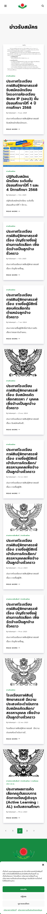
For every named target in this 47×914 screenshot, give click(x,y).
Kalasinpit (12, 113)
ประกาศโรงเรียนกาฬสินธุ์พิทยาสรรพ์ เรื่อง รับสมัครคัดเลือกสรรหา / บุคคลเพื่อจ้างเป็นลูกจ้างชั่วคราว (22, 397)
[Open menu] (5, 6)
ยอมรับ (23, 889)
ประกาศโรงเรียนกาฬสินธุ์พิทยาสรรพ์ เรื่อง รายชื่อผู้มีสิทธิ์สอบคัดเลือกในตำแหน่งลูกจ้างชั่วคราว (22, 306)
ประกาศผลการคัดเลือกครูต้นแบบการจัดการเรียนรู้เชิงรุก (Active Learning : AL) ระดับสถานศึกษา (22, 798)
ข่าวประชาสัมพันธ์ (12, 535)
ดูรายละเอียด (23, 903)
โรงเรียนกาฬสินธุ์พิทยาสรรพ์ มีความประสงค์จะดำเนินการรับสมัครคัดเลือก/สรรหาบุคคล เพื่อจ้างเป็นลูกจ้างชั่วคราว (23, 706)
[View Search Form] (41, 6)
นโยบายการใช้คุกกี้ (10, 910)
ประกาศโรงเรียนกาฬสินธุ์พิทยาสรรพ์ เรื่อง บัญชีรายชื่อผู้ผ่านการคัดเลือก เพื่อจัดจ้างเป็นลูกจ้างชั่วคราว (22, 242)
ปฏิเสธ (23, 896)
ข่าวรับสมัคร (10, 76)
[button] (43, 864)
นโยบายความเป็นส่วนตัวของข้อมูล (30, 910)
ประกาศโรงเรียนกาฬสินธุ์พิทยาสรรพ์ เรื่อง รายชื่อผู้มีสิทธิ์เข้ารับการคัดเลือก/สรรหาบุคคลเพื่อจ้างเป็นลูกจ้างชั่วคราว (22, 461)
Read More (13, 129)
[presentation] (23, 57)
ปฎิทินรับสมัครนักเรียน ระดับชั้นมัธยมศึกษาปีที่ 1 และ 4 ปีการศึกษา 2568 (22, 183)
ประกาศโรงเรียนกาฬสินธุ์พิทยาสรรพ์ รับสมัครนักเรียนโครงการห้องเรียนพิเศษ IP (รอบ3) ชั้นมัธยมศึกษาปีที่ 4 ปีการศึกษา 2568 (22, 94)
